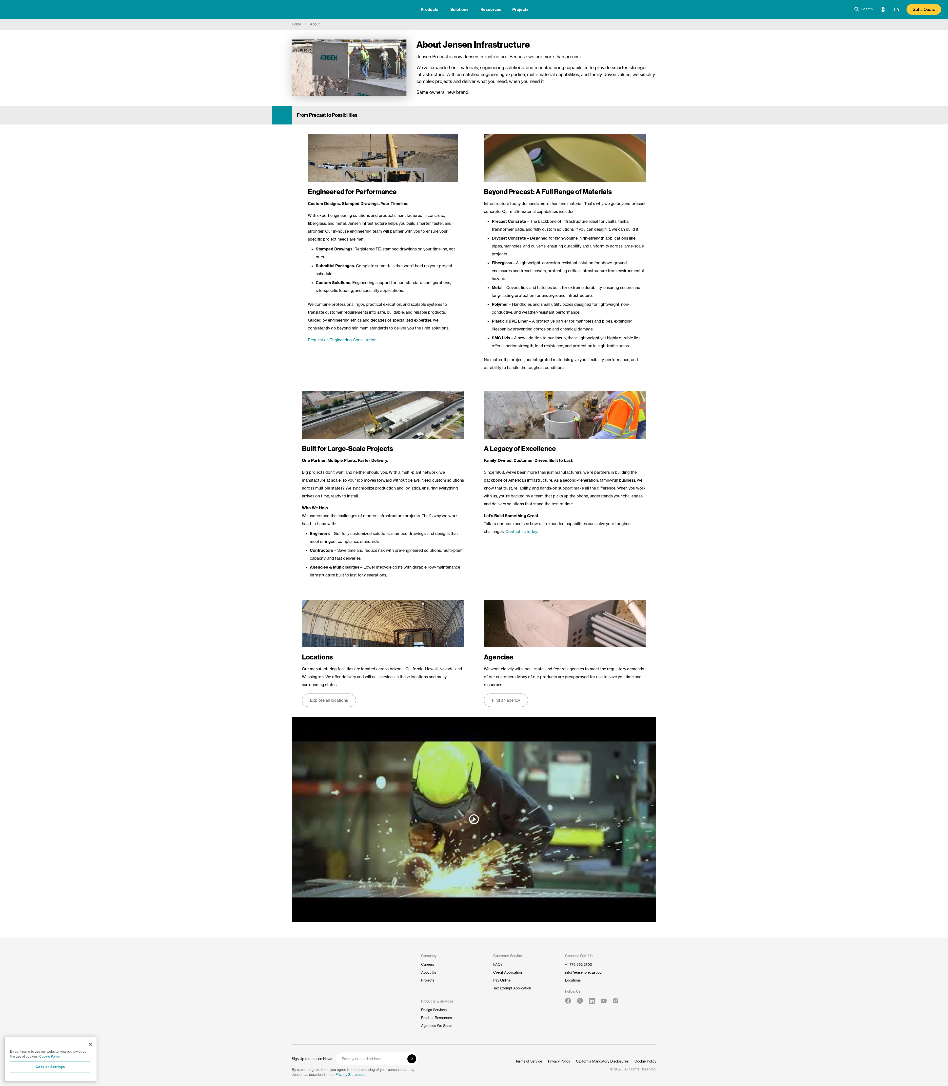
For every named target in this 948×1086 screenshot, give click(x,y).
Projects (520, 9)
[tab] (429, 9)
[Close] (90, 1044)
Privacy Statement (350, 1074)
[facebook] (568, 1001)
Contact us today (521, 531)
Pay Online (502, 980)
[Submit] (411, 1058)
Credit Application (507, 972)
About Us (428, 972)
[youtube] (604, 1001)
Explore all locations (329, 700)
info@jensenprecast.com (584, 972)
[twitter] (580, 1001)
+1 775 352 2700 (578, 964)
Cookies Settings (50, 1067)
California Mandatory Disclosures (602, 1061)
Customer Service (507, 956)
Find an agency (506, 700)
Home (296, 24)
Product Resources (436, 1018)
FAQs (497, 964)
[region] (50, 1059)
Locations (573, 980)
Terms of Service (528, 1061)
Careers (427, 964)
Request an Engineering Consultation (342, 339)
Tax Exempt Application (512, 988)
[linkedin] (592, 1001)
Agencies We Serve (436, 1026)
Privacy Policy (559, 1061)
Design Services (434, 1010)
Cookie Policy (645, 1061)
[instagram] (615, 1001)
